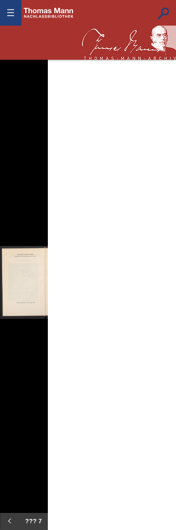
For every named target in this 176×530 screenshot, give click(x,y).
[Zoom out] (13, 64)
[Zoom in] (13, 115)
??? (48, 13)
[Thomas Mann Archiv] (129, 43)
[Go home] (13, 89)
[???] (9, 521)
